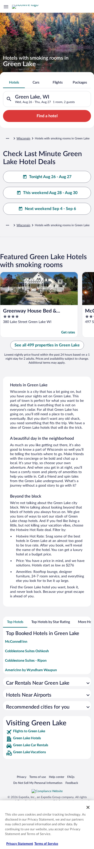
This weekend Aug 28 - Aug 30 (50, 193)
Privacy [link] (21, 776)
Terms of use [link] (37, 776)
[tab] (14, 82)
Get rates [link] (68, 332)
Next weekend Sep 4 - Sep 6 (50, 209)
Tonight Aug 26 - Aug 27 (50, 177)
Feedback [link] (71, 782)
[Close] (87, 807)
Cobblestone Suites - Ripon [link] (26, 660)
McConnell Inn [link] (16, 641)
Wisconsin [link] (23, 138)
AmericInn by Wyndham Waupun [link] (31, 670)
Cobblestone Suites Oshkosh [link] (27, 651)
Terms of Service (46, 844)
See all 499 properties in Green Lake (47, 345)
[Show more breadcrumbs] (7, 138)
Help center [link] (56, 776)
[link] (47, 732)
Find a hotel (47, 116)
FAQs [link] (70, 776)
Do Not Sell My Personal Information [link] (37, 782)
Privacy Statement (19, 844)
